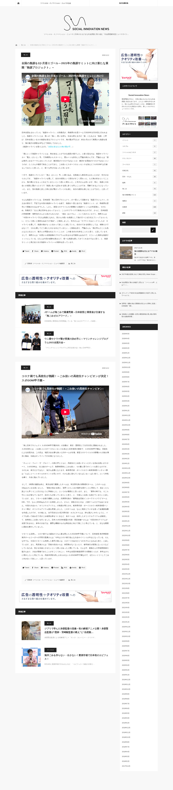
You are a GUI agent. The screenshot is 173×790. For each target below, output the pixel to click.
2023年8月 (125, 487)
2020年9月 (125, 641)
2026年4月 (125, 338)
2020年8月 (125, 646)
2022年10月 (126, 535)
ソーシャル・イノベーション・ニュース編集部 (49, 263)
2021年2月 (125, 617)
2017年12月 (126, 766)
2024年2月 (125, 459)
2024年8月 (125, 435)
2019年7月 (125, 704)
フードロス (50, 650)
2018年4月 (125, 752)
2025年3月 (125, 401)
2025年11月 (126, 362)
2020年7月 (125, 651)
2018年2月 (125, 761)
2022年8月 (125, 545)
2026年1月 (125, 353)
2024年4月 (125, 449)
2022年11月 (126, 531)
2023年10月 (126, 478)
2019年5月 (125, 713)
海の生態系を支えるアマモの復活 (145, 252)
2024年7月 (125, 439)
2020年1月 (125, 675)
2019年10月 (126, 689)
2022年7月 (125, 550)
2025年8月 (125, 377)
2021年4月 (125, 607)
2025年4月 (125, 396)
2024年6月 (125, 444)
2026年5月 (125, 334)
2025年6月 (125, 386)
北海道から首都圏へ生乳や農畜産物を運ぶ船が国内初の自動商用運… (139, 315)
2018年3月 (125, 756)
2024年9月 (125, 430)
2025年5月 (125, 391)
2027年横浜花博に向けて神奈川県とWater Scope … (139, 274)
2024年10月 (126, 425)
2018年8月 (125, 742)
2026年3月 (125, 343)
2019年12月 (126, 680)
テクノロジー (139, 158)
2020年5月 (125, 660)
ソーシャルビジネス (138, 152)
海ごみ (23, 45)
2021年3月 (125, 612)
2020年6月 (125, 656)
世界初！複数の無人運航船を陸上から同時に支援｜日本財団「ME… (139, 305)
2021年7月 (125, 598)
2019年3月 (125, 718)
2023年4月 (125, 507)
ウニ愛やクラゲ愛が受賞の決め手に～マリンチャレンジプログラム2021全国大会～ (76, 341)
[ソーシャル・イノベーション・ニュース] (86, 30)
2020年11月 (126, 631)
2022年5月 (125, 559)
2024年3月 (125, 454)
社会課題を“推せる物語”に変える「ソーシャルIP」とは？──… (139, 284)
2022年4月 (125, 564)
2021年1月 (125, 622)
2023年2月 (125, 516)
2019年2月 (125, 723)
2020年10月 (126, 636)
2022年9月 (125, 540)
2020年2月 (125, 670)
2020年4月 (125, 665)
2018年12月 (126, 728)
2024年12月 (126, 415)
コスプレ (138, 146)
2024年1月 (125, 463)
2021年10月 (126, 583)
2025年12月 (126, 358)
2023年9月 (125, 483)
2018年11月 (126, 732)
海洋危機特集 (123, 3)
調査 (139, 213)
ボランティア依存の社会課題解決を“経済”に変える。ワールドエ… (140, 294)
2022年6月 (125, 555)
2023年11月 (126, 473)
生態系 (139, 207)
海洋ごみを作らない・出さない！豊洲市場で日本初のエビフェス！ (76, 657)
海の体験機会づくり (139, 195)
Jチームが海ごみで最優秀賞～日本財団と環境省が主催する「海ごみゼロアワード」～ (74, 314)
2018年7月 (125, 747)
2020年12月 (126, 627)
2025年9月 (125, 372)
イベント (138, 140)
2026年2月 (125, 348)
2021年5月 (125, 603)
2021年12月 (126, 574)
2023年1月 (125, 521)
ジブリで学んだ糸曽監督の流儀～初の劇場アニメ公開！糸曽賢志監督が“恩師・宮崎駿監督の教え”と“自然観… (76, 630)
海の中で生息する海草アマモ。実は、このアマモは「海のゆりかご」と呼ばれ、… (145, 260)
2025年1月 (125, 410)
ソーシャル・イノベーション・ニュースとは (55, 3)
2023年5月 (125, 502)
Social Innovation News (138, 95)
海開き (138, 201)
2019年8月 (125, 699)
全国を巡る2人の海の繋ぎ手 (59, 147)
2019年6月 (125, 708)
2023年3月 (125, 511)
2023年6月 (125, 497)
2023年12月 (126, 468)
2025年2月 (125, 406)
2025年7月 (125, 382)
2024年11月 (126, 420)
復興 (138, 183)
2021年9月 (125, 588)
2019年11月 (126, 684)
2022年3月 (125, 569)
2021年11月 (126, 579)
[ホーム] (18, 3)
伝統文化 (139, 170)
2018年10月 (126, 737)
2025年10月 (126, 367)
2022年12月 (126, 526)
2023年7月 (125, 492)
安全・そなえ (139, 176)
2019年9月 (125, 694)
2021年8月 (125, 593)
